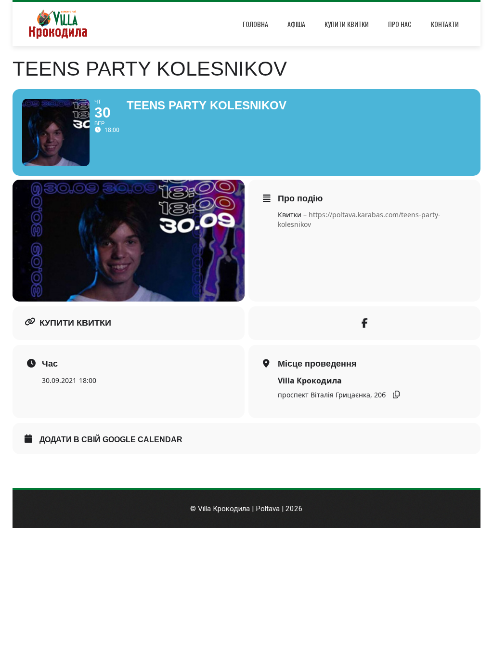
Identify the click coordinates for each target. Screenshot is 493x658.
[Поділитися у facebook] (364, 323)
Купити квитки (346, 24)
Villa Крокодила (310, 380)
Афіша (296, 24)
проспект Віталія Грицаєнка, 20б (332, 394)
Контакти (445, 24)
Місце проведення (317, 363)
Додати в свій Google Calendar (110, 439)
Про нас (400, 24)
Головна (255, 24)
